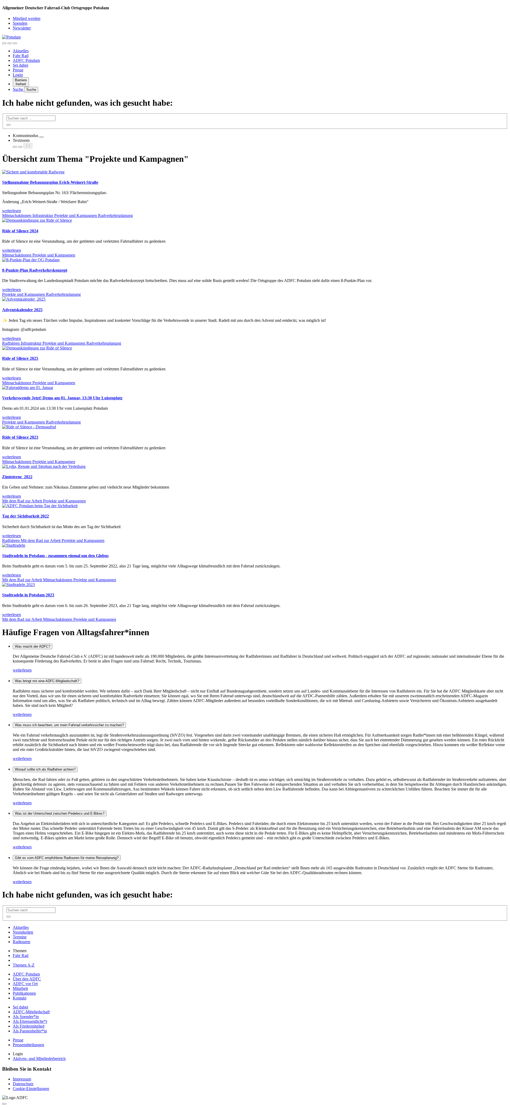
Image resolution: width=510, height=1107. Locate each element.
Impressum (22, 1079)
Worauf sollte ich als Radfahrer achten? (45, 769)
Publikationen (24, 993)
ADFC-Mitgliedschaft (31, 1012)
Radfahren (11, 343)
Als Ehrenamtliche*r (30, 1021)
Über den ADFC (27, 979)
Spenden (20, 23)
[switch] (41, 137)
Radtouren (21, 941)
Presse (18, 70)
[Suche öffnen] (9, 43)
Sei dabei (20, 65)
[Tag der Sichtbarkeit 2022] (40, 505)
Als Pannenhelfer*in (30, 1031)
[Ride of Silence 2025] (37, 348)
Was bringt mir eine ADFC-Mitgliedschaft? (47, 681)
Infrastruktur (43, 215)
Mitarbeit (20, 988)
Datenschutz (23, 1084)
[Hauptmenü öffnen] (15, 43)
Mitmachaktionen (17, 215)
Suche (18, 89)
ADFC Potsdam (26, 60)
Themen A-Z (24, 965)
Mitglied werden (26, 18)
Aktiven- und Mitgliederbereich (39, 1058)
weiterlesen (22, 670)
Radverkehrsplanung (115, 215)
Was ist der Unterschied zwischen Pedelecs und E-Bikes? (59, 813)
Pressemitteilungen (28, 1044)
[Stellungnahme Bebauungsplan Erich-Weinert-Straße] (33, 172)
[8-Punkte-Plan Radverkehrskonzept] (31, 260)
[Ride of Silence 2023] (29, 427)
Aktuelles (21, 51)
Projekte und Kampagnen (76, 215)
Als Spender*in (26, 1016)
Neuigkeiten (23, 932)
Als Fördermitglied (28, 1026)
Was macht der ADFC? (32, 646)
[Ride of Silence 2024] (37, 220)
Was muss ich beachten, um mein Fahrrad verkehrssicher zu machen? (69, 725)
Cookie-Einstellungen (31, 1088)
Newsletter (22, 28)
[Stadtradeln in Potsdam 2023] (18, 584)
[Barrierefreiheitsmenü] (4, 43)
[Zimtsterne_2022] (44, 466)
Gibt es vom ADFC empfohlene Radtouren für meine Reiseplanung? (66, 858)
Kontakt (19, 998)
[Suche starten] (8, 125)
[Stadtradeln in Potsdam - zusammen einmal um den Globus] (13, 545)
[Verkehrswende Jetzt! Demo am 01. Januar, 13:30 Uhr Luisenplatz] (27, 387)
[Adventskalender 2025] (23, 299)
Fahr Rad (20, 55)
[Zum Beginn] (4, 1104)
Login (18, 74)
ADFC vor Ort (25, 983)
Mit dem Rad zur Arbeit (22, 501)
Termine (20, 937)
